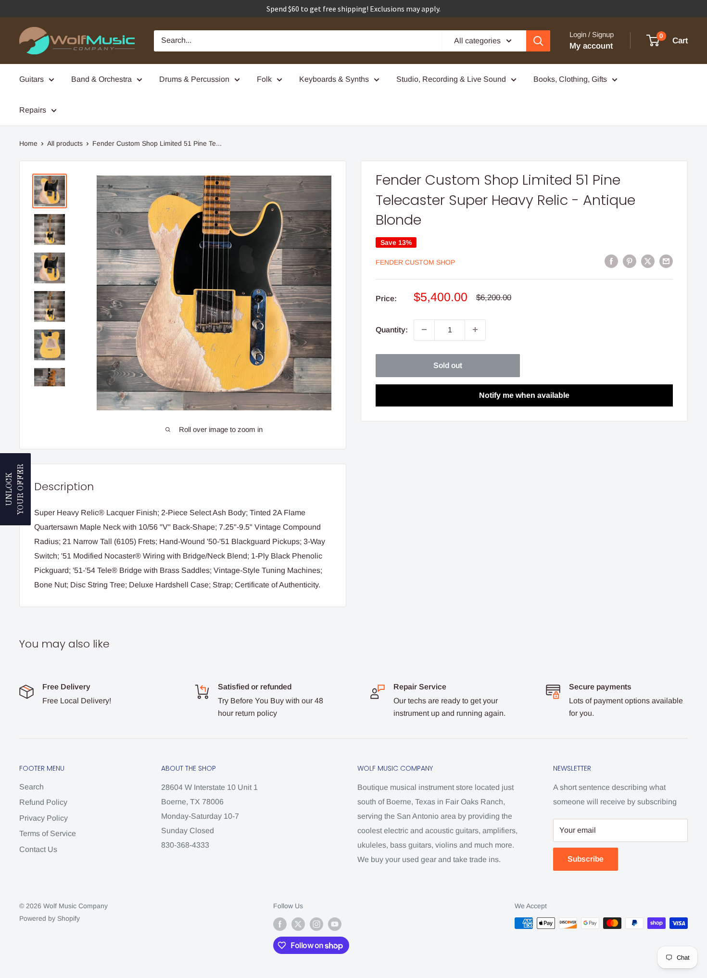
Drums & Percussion (194, 79)
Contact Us (38, 849)
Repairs (32, 110)
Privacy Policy (43, 818)
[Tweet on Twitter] (648, 261)
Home (28, 143)
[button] (15, 489)
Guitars (31, 79)
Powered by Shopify (49, 918)
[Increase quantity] (475, 329)
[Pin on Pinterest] (629, 261)
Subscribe (586, 859)
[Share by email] (666, 261)
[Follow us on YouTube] (334, 924)
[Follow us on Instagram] (316, 924)
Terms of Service (47, 833)
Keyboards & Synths (334, 79)
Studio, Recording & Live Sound (451, 79)
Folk (264, 79)
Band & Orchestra (101, 79)
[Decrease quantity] (424, 329)
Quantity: (392, 330)
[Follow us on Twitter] (298, 924)
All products (65, 143)
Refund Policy (43, 802)
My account (591, 46)
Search (31, 787)
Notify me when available (524, 395)
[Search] (538, 40)
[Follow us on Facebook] (280, 924)
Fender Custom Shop (415, 262)
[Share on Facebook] (611, 261)
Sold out (447, 365)
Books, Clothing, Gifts (570, 79)
